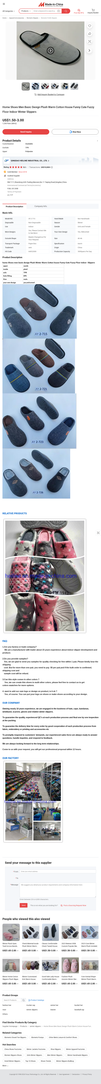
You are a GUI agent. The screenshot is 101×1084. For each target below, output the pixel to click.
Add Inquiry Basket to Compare (50, 94)
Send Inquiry (26, 132)
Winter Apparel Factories (75, 1049)
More (4, 1065)
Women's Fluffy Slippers (49, 18)
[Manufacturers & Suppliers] (50, 4)
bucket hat (79, 1005)
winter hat (54, 1005)
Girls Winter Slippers (34, 1055)
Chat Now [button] (76, 132)
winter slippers (32, 1009)
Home (4, 18)
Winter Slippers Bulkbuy (65, 1061)
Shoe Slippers (56, 1049)
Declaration (76, 1074)
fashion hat (6, 1005)
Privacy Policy (87, 1074)
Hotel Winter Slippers (12, 1061)
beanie (53, 1009)
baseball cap (79, 1009)
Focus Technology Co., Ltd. (34, 1074)
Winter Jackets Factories (36, 1049)
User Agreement (64, 1074)
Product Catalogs (37, 1000)
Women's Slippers (32, 18)
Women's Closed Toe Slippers (15, 1037)
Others (5, 1014)
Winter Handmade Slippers (77, 1055)
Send (23, 905)
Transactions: (41, 167)
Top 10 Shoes (30, 1061)
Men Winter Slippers (54, 1055)
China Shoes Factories (12, 1049)
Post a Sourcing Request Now (73, 905)
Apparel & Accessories (16, 18)
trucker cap (30, 1005)
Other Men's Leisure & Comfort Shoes (63, 1037)
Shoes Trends (46, 1061)
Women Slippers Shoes (13, 1055)
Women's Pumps (37, 1037)
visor (4, 1009)
